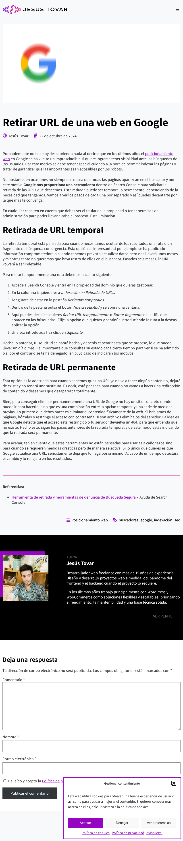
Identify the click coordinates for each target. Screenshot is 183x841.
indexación (163, 520)
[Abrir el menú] (177, 9)
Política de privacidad (128, 832)
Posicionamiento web (89, 520)
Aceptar (85, 823)
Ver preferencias (159, 823)
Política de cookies (96, 832)
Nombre (10, 736)
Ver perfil (162, 616)
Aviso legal (154, 832)
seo (177, 520)
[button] (174, 783)
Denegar (122, 823)
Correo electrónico (19, 758)
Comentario (13, 679)
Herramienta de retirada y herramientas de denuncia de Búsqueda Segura (74, 497)
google (146, 520)
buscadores (128, 520)
